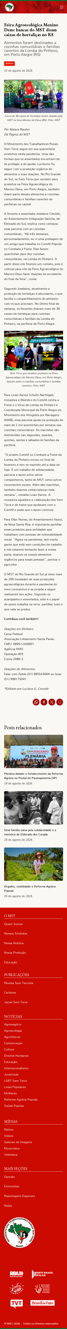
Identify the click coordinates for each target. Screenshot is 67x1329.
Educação (10, 962)
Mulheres (10, 1093)
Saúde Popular (14, 1105)
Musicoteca (12, 1148)
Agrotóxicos (12, 1036)
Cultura (9, 1049)
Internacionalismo (16, 1068)
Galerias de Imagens (18, 1142)
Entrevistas (11, 1186)
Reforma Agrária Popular (21, 1099)
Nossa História (14, 943)
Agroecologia (13, 1030)
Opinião (9, 1176)
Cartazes (10, 992)
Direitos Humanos (16, 1055)
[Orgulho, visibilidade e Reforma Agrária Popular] (33, 864)
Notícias (9, 63)
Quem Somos (13, 924)
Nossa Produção (15, 952)
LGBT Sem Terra (15, 1080)
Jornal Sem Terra (16, 1002)
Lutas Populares (15, 1087)
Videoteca (11, 1154)
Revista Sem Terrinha (18, 983)
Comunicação (13, 1043)
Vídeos (8, 1135)
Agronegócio (12, 1024)
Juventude (11, 1074)
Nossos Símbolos (15, 933)
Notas (8, 1205)
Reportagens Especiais (19, 1195)
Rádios (8, 1129)
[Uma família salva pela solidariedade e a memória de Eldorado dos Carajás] (33, 807)
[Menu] (61, 7)
